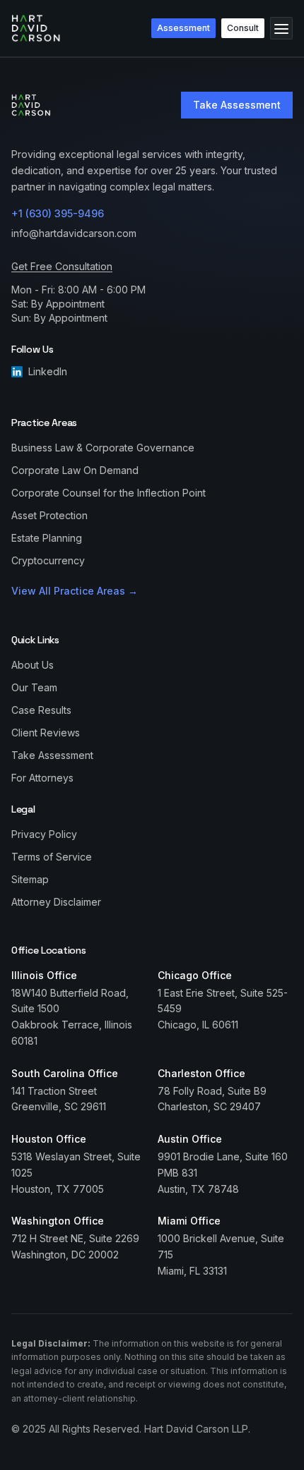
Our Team (34, 687)
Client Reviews (45, 733)
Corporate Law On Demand (75, 470)
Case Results (41, 710)
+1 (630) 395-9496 (57, 213)
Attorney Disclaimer (56, 902)
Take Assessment (237, 105)
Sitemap (30, 879)
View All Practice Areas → (74, 591)
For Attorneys (42, 778)
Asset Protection (49, 515)
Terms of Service (51, 857)
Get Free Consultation (61, 266)
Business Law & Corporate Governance (102, 448)
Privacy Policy (44, 834)
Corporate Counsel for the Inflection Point (108, 493)
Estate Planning (46, 538)
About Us (32, 665)
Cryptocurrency (48, 560)
